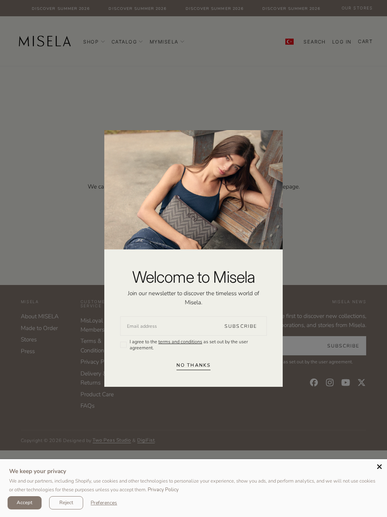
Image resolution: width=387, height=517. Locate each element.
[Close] (379, 466)
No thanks (193, 365)
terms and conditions (180, 341)
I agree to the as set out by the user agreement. (189, 344)
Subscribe (240, 326)
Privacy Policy (163, 489)
